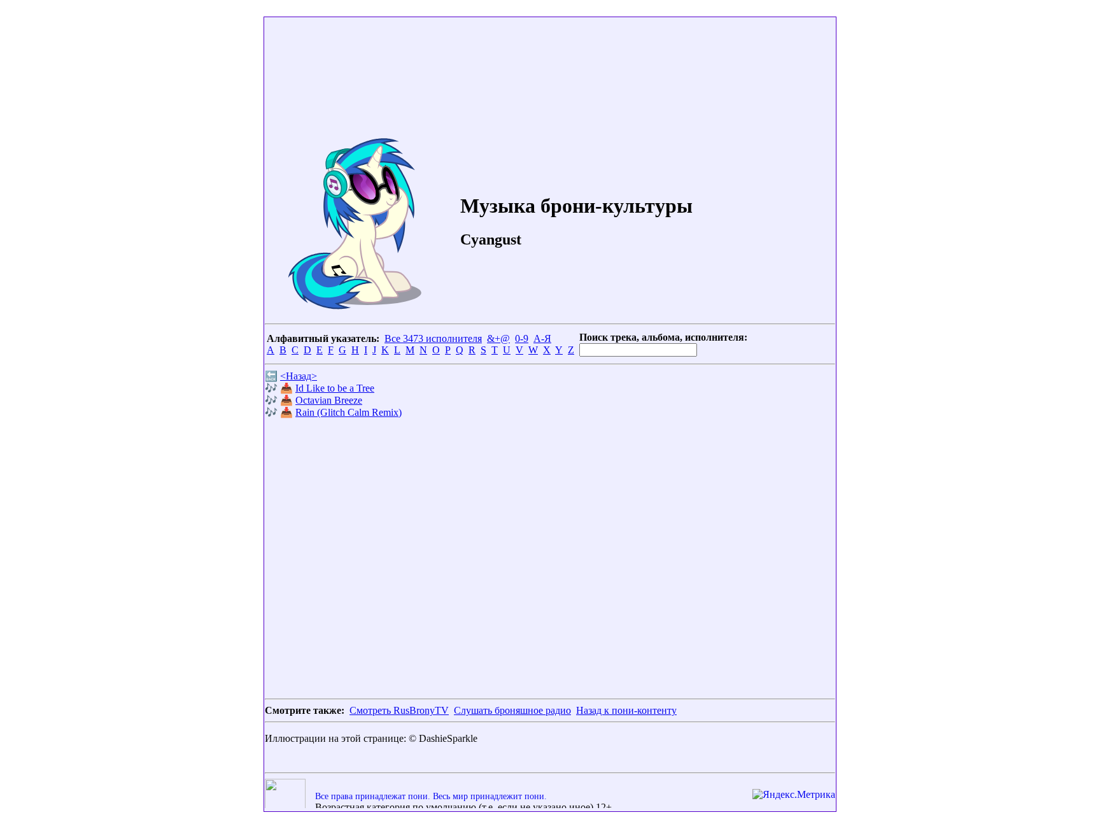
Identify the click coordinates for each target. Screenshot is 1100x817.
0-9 (521, 338)
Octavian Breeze (328, 400)
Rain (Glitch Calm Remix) (348, 412)
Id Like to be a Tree (334, 388)
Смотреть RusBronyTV (399, 710)
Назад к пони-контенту (626, 710)
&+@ (498, 338)
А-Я (542, 338)
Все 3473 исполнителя (433, 338)
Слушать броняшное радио (512, 710)
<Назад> (298, 376)
